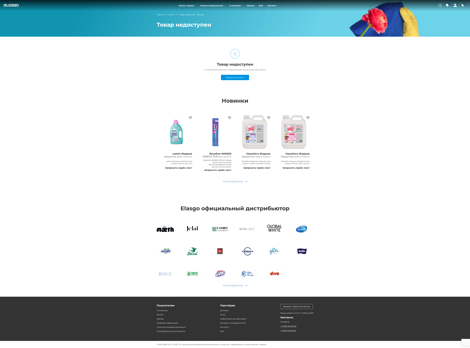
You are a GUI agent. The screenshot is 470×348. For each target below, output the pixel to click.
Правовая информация (167, 323)
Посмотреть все (233, 181)
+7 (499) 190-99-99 (288, 326)
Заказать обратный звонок (296, 306)
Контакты (272, 6)
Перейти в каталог (235, 77)
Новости (250, 6)
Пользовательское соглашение (171, 331)
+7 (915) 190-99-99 (288, 331)
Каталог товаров (186, 6)
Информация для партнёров (233, 319)
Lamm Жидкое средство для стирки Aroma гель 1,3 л (178, 156)
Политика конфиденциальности (171, 327)
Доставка (224, 310)
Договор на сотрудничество (233, 323)
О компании (235, 6)
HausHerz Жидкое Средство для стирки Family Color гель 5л (295, 156)
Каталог (171, 15)
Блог (261, 6)
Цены (222, 315)
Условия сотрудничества (211, 6)
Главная (160, 15)
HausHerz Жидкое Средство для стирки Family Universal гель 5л (256, 158)
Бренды (160, 319)
